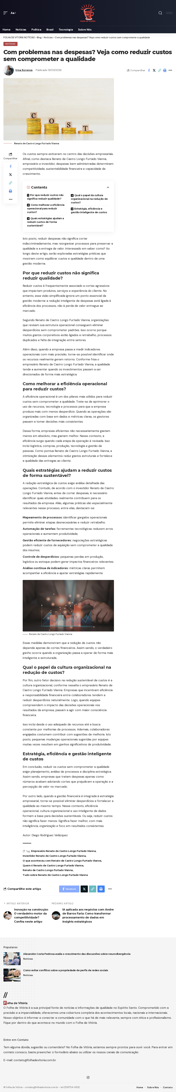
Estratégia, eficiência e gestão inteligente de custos (89, 210)
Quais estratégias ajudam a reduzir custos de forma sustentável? (45, 222)
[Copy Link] (159, 70)
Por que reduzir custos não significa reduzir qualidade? (45, 197)
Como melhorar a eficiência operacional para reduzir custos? (45, 208)
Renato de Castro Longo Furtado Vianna (48, 870)
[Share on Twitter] (154, 70)
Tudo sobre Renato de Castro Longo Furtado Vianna (55, 875)
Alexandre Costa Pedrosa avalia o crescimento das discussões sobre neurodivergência (76, 954)
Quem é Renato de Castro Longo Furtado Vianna (53, 865)
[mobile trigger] (6, 13)
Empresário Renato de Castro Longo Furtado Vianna (63, 851)
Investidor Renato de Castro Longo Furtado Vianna (54, 855)
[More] (170, 70)
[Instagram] (88, 1077)
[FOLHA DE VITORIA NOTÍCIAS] (88, 13)
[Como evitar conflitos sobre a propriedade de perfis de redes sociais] (12, 975)
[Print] (164, 70)
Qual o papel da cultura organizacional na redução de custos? (89, 199)
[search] (160, 13)
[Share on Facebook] (148, 70)
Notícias (10, 44)
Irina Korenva (23, 70)
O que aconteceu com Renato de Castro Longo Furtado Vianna (62, 860)
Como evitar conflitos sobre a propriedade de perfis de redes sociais (65, 970)
